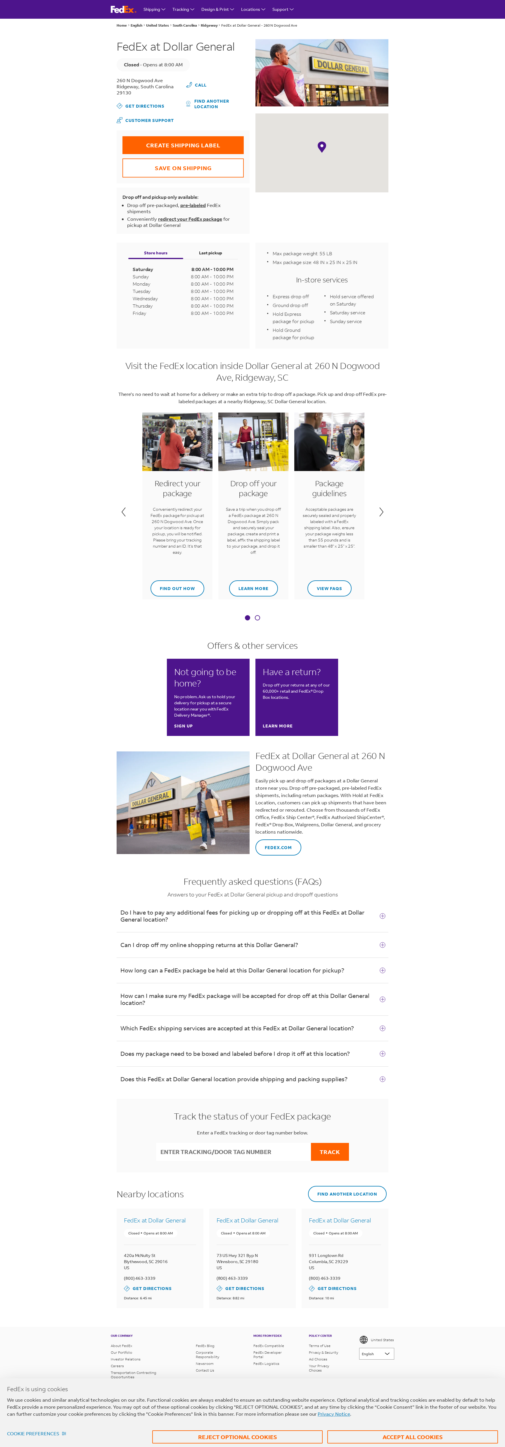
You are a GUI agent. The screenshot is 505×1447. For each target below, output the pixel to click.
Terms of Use (320, 1345)
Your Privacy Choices (319, 1368)
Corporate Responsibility (207, 1354)
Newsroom (205, 1363)
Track (330, 1151)
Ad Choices (318, 1359)
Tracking (180, 9)
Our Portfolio (121, 1352)
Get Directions (141, 105)
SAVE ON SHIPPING (167, 165)
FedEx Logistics (266, 1363)
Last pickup (210, 253)
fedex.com (273, 844)
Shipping (151, 9)
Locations (250, 9)
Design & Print (215, 9)
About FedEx (121, 1345)
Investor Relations (126, 1359)
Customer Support (145, 120)
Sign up (183, 726)
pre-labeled (193, 205)
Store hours (155, 253)
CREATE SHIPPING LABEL (171, 142)
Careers (117, 1366)
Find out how (173, 585)
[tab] (247, 618)
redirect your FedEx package (190, 219)
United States (382, 1340)
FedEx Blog (205, 1345)
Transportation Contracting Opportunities (133, 1374)
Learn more (249, 585)
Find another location (211, 103)
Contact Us (205, 1370)
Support (280, 9)
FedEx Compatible (268, 1345)
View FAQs (324, 585)
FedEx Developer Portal (267, 1354)
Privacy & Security (323, 1352)
